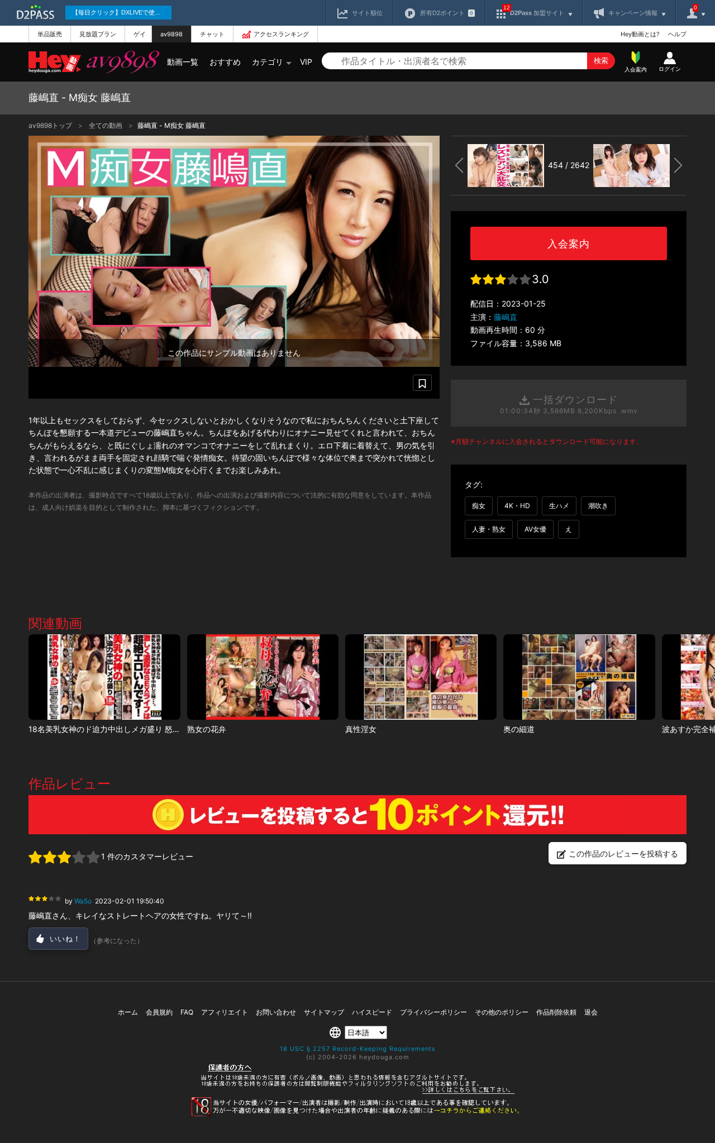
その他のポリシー (501, 1012)
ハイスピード (372, 1012)
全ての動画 (106, 125)
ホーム (128, 1012)
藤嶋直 (505, 317)
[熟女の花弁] (263, 677)
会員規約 (159, 1012)
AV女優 (535, 529)
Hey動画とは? (640, 34)
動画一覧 (182, 61)
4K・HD (517, 505)
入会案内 (568, 244)
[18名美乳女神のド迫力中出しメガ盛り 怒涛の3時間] (104, 677)
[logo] (120, 62)
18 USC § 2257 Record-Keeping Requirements (358, 1049)
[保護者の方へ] (358, 1092)
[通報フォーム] (357, 1114)
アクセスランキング (281, 34)
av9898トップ (51, 125)
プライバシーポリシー (433, 1012)
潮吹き (598, 505)
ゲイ (140, 34)
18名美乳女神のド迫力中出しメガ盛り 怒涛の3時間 (118, 729)
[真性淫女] (421, 677)
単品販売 (49, 34)
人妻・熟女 (489, 529)
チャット (212, 34)
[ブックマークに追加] (422, 383)
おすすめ (225, 61)
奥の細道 (519, 729)
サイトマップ (324, 1012)
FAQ (186, 1012)
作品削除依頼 (556, 1012)
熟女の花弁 (206, 729)
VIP (306, 61)
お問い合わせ (276, 1012)
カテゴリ (267, 61)
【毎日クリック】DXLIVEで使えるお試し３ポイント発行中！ (121, 12)
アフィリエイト (224, 1012)
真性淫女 (360, 729)
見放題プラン (97, 34)
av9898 (171, 34)
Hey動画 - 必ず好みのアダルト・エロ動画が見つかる (54, 62)
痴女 (478, 505)
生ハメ (559, 505)
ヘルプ (677, 34)
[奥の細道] (579, 677)
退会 (591, 1012)
